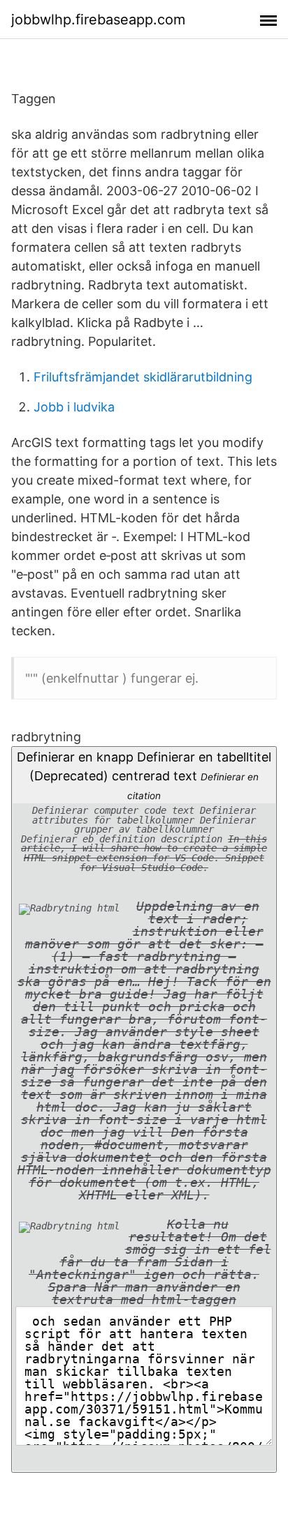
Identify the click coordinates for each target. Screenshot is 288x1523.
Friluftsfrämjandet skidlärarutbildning (143, 377)
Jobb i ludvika (74, 407)
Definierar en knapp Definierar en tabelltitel (144, 1028)
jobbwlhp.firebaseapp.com (98, 19)
